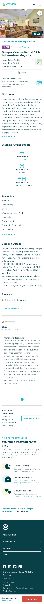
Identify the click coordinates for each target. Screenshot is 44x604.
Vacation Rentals (9, 509)
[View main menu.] (40, 4)
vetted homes (35, 471)
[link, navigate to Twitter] (15, 566)
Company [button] (7, 548)
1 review (25, 47)
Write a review (12, 308)
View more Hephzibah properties (19, 42)
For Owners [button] (9, 535)
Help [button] (5, 555)
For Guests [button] (9, 541)
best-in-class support (32, 496)
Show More (7, 136)
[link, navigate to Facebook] (4, 566)
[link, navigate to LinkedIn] (20, 566)
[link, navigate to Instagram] (10, 566)
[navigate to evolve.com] (5, 527)
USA (21, 509)
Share (23, 72)
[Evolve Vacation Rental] (10, 4)
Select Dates (32, 599)
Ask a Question (31, 418)
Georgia (29, 509)
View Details (7, 600)
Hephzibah (7, 511)
